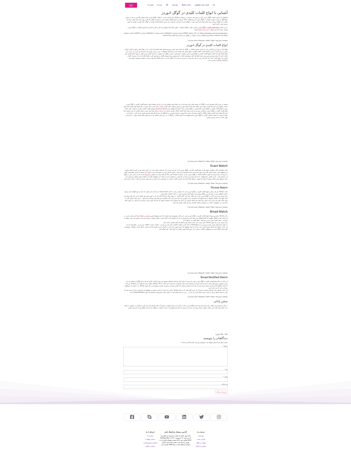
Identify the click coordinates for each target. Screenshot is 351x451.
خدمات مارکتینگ (186, 5)
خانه (214, 5)
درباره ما (159, 5)
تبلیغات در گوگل (145, 216)
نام (226, 369)
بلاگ (167, 5)
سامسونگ (147, 174)
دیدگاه (225, 346)
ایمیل (225, 376)
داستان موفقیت (150, 439)
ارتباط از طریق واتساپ (150, 443)
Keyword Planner (161, 109)
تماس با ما (150, 5)
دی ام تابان (205, 30)
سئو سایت (175, 5)
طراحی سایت (201, 439)
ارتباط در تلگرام (150, 446)
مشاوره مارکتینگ (201, 446)
